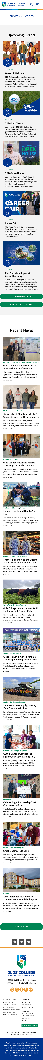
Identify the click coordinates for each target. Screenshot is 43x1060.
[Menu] (37, 4)
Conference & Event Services (28, 1008)
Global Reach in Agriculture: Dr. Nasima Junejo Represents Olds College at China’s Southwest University (20, 658)
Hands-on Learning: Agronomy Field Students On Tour (19, 707)
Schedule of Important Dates (21, 304)
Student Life (7, 702)
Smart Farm (20, 362)
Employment (26, 1018)
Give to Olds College (29, 1025)
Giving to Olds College (10, 1015)
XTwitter (17, 989)
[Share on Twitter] (21, 942)
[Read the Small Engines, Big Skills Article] (21, 834)
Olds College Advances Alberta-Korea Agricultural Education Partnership (19, 464)
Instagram (12, 989)
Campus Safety (26, 1005)
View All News (21, 926)
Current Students (9, 1007)
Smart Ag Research (32, 362)
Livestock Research (20, 605)
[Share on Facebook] (14, 942)
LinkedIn (26, 989)
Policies (24, 1020)
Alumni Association (9, 1012)
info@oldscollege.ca (28, 983)
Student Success (9, 411)
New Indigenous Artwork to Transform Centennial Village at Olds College (20, 898)
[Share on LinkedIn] (28, 942)
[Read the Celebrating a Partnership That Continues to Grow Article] (21, 786)
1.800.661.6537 (12, 983)
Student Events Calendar (21, 296)
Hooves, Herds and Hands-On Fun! (19, 512)
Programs (23, 508)
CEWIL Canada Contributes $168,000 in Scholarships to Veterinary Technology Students (20, 755)
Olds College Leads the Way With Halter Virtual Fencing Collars (20, 610)
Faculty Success (9, 362)
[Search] (31, 4)
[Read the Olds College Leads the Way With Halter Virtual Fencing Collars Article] (21, 592)
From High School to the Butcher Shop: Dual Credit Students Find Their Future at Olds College (20, 561)
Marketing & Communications (27, 1012)
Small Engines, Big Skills (16, 850)
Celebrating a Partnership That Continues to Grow (19, 804)
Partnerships (14, 751)
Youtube (31, 989)
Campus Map (26, 1002)
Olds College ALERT (28, 1016)
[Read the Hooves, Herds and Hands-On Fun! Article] (21, 494)
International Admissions (11, 1010)
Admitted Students (9, 1005)
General (6, 459)
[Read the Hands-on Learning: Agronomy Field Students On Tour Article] (21, 689)
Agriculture (14, 459)
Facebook (21, 989)
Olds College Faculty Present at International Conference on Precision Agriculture (19, 367)
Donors (6, 751)
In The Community (9, 848)
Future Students (8, 1002)
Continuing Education (11, 508)
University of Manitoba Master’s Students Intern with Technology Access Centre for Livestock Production (20, 415)
